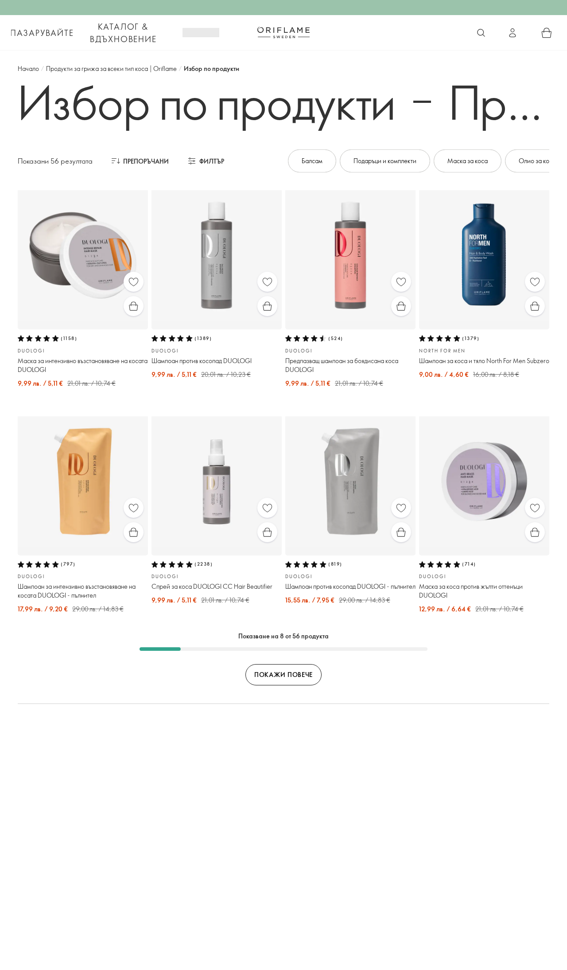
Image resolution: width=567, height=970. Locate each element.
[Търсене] (481, 32)
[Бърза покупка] (134, 306)
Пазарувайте (42, 32)
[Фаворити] (134, 282)
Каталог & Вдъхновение (123, 32)
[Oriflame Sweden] (283, 32)
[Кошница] (546, 32)
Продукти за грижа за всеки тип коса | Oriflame (111, 68)
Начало (28, 68)
